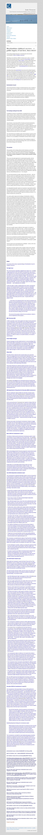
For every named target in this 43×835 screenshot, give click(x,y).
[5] (7, 769)
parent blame (18, 70)
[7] (7, 777)
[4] (7, 758)
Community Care (20, 402)
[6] (29, 356)
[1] (35, 270)
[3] (7, 755)
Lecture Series (9, 32)
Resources (9, 29)
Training (8, 37)
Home (8, 26)
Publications (9, 34)
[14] (20, 627)
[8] (7, 782)
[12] (31, 564)
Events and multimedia (11, 35)
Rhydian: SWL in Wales (11, 38)
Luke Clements (30, 10)
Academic (9, 31)
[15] (7, 811)
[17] (7, 818)
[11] (7, 796)
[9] (24, 407)
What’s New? (9, 28)
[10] (7, 789)
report (33, 437)
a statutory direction (21, 394)
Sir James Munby (26, 59)
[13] (32, 576)
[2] (7, 753)
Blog (11, 827)
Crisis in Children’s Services (18, 55)
